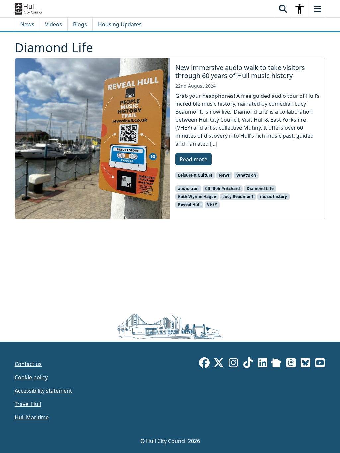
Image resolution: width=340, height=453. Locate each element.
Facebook (204, 363)
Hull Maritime (32, 417)
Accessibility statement (43, 390)
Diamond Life (260, 188)
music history (273, 196)
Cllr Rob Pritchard (222, 188)
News (27, 24)
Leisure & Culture (195, 175)
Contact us (28, 364)
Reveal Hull (189, 204)
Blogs (80, 24)
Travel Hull (28, 404)
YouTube (320, 363)
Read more (193, 159)
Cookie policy (31, 377)
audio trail (188, 188)
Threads (291, 363)
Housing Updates (120, 24)
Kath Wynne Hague (197, 196)
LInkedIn (262, 363)
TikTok (248, 363)
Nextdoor (276, 363)
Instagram (233, 363)
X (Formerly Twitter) (218, 363)
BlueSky (305, 363)
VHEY (212, 204)
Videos (53, 24)
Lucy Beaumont (237, 196)
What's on (246, 175)
